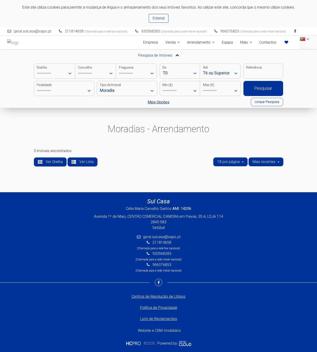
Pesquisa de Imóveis (155, 55)
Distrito (42, 67)
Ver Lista (86, 162)
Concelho (85, 67)
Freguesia (126, 67)
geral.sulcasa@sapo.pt (32, 31)
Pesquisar (263, 88)
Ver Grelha (54, 162)
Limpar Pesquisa (267, 102)
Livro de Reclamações (158, 319)
